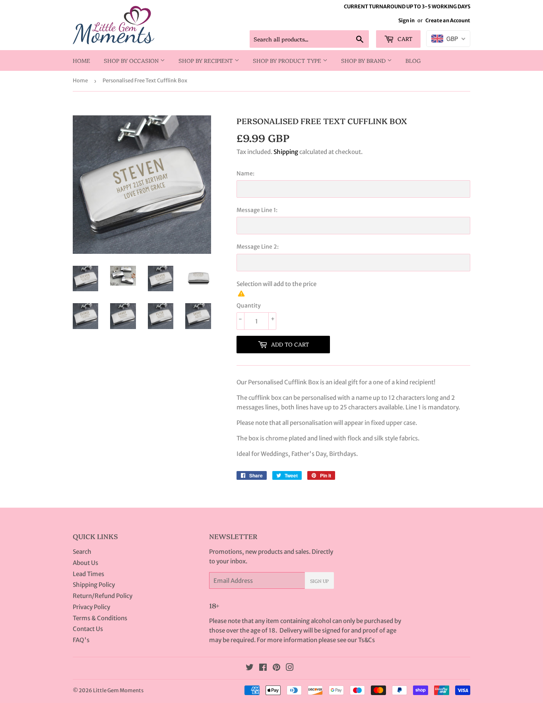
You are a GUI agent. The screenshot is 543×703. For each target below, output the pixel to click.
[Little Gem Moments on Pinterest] (276, 668)
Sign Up (319, 580)
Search (82, 551)
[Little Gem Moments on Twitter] (250, 668)
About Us (85, 563)
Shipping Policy (94, 584)
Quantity (249, 305)
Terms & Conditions (100, 618)
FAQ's (81, 640)
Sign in (406, 20)
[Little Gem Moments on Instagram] (290, 668)
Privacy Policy (91, 607)
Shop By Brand (364, 60)
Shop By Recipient (206, 60)
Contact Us (88, 629)
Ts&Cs (366, 640)
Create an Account (447, 20)
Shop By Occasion (132, 60)
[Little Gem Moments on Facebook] (263, 668)
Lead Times (88, 574)
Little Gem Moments (118, 690)
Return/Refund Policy (102, 596)
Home (81, 60)
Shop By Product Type (288, 60)
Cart (404, 39)
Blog (413, 60)
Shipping (285, 152)
